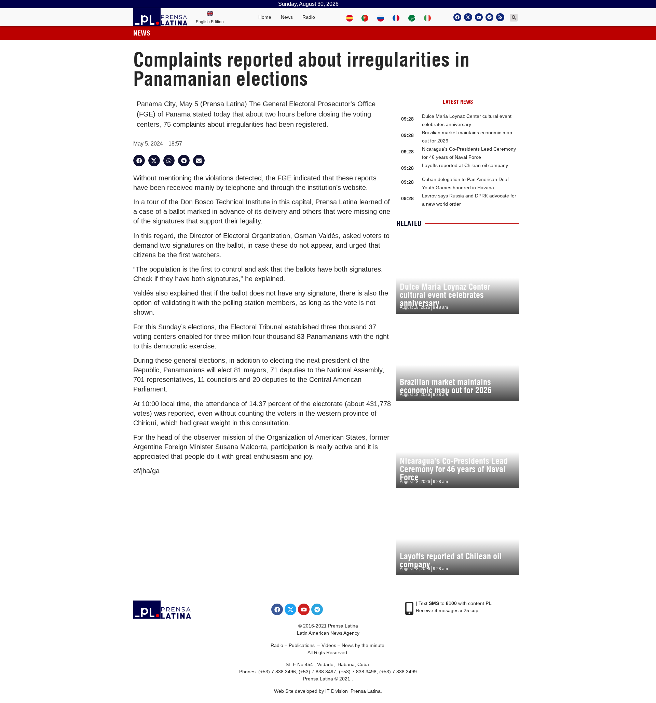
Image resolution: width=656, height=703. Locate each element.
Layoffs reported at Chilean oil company (465, 165)
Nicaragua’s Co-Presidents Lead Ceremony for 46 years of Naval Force (454, 469)
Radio (308, 17)
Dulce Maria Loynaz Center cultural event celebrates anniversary (445, 294)
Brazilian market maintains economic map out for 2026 (446, 386)
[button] (514, 18)
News (287, 17)
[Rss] (500, 17)
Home (264, 17)
